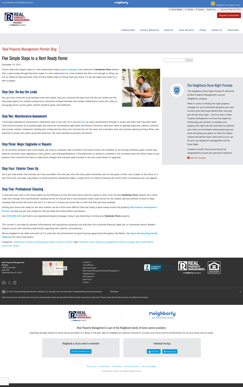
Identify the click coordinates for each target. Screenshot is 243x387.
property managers (68, 69)
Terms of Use (91, 366)
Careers (85, 282)
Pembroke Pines (86, 241)
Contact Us (216, 29)
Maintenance (19, 241)
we (83, 121)
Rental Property (56, 241)
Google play (171, 351)
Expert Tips (211, 9)
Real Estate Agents (89, 268)
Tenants (190, 9)
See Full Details (198, 157)
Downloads (233, 29)
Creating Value (128, 29)
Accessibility (116, 366)
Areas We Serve (186, 29)
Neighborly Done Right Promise (228, 5)
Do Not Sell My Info (131, 366)
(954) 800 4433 (14, 215)
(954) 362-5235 (234, 9)
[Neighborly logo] (121, 2)
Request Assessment (229, 15)
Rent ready (141, 241)
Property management (106, 241)
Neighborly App (88, 274)
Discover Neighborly (79, 351)
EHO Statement (88, 276)
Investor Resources (149, 29)
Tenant (16, 245)
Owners (201, 9)
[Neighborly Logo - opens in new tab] (170, 315)
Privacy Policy (104, 366)
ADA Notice (114, 291)
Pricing (202, 29)
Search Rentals (176, 9)
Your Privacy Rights (149, 366)
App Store (155, 351)
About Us (168, 29)
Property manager (126, 241)
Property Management (37, 241)
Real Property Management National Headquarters (100, 271)
